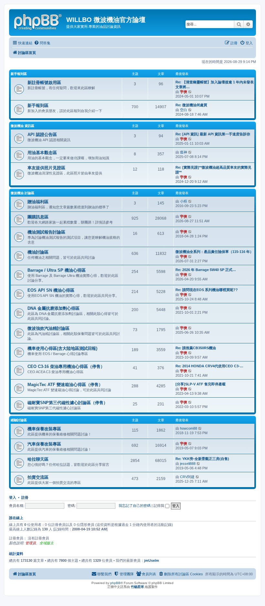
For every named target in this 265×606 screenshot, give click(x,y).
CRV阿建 (187, 477)
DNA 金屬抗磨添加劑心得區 (53, 308)
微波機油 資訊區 (22, 126)
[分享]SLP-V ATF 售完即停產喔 (200, 384)
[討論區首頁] (38, 21)
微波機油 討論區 (22, 193)
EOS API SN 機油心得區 (50, 290)
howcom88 (188, 428)
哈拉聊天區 (37, 459)
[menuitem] (42, 43)
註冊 (24, 497)
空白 (183, 110)
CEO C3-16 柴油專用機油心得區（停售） (66, 366)
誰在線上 (16, 518)
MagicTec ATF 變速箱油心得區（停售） (65, 384)
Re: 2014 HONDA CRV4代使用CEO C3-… (209, 366)
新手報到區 (19, 74)
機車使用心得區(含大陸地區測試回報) (62, 348)
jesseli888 (188, 463)
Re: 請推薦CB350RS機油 (195, 348)
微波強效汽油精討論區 (48, 328)
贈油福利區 (37, 201)
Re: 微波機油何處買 (191, 105)
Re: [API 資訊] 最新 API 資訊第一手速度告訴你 (212, 134)
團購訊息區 (37, 216)
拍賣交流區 (37, 477)
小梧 (183, 201)
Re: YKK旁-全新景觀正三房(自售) (202, 459)
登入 (12, 497)
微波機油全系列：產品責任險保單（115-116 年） (214, 252)
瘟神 (183, 152)
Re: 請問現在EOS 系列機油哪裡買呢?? (206, 290)
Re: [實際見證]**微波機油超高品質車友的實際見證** (213, 169)
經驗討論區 (19, 420)
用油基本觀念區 (42, 152)
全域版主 (46, 543)
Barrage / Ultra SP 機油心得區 (56, 270)
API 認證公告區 (42, 134)
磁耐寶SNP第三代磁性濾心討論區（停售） (67, 402)
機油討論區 (37, 252)
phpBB (115, 583)
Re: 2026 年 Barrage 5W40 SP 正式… (205, 270)
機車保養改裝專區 (44, 428)
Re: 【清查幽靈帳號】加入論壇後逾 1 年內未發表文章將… (214, 84)
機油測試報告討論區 (46, 232)
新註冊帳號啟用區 (44, 82)
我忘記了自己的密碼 (135, 505)
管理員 (30, 543)
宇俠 (183, 92)
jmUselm (151, 560)
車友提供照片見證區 (46, 167)
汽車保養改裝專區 (44, 444)
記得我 (159, 505)
